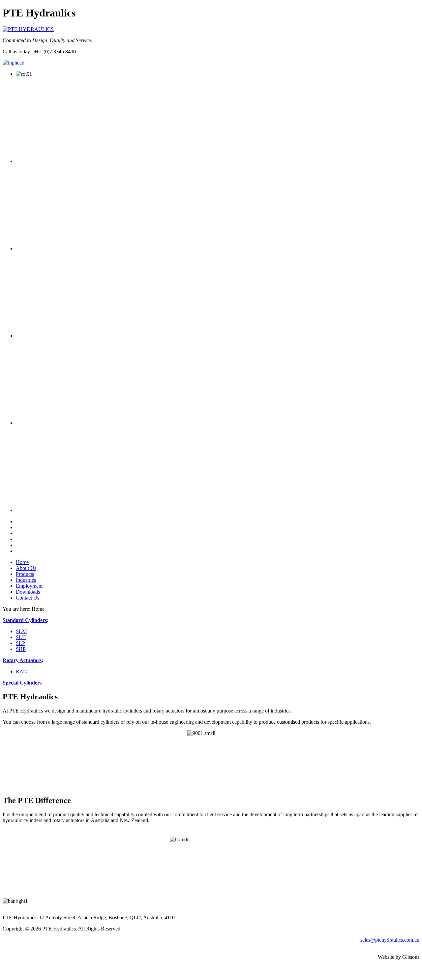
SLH (21, 637)
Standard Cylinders (25, 620)
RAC (21, 671)
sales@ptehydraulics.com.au (389, 940)
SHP (21, 649)
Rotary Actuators (22, 660)
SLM (21, 631)
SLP (20, 643)
